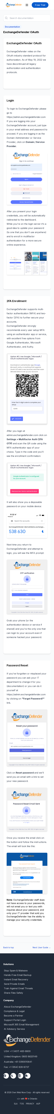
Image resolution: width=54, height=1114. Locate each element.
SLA (15, 1103)
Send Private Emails (14, 984)
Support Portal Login (15, 1020)
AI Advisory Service (14, 1029)
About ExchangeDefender (17, 1006)
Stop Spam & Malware (16, 970)
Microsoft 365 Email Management (21, 1024)
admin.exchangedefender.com (23, 435)
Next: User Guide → (42, 947)
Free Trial (40, 5)
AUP (38, 1103)
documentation (15, 686)
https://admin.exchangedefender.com (26, 117)
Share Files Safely (13, 992)
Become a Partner (13, 1015)
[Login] (27, 179)
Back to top (8, 947)
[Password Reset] (27, 737)
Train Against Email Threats (18, 988)
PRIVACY (30, 1103)
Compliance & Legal (14, 1011)
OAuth (10, 55)
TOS (22, 1103)
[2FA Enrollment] (27, 388)
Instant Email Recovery (16, 979)
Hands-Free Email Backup (17, 975)
